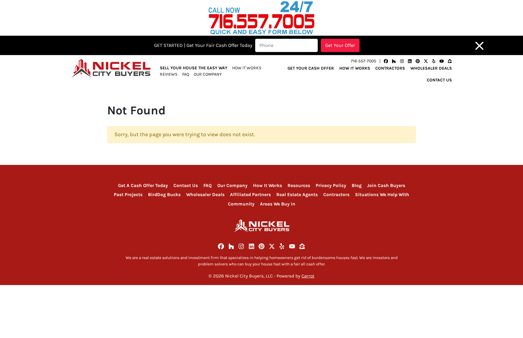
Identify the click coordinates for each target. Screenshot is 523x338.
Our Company (208, 74)
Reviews (168, 74)
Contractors (390, 68)
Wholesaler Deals (431, 68)
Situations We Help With (382, 194)
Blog (357, 185)
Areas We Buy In (277, 204)
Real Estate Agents (297, 194)
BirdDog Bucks (164, 194)
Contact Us (439, 80)
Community (241, 204)
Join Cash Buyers (386, 185)
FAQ (185, 74)
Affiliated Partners (250, 194)
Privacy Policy (331, 185)
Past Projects (128, 194)
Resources (299, 185)
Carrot (307, 276)
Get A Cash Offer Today (143, 185)
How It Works (246, 68)
